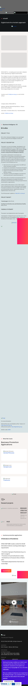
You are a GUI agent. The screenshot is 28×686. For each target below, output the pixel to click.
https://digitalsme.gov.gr (16, 426)
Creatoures (6, 480)
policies (5, 678)
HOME (3, 659)
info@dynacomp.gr (12, 94)
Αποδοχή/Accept (8, 681)
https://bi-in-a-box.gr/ (20, 193)
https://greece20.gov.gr (6, 425)
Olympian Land (7, 467)
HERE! (9, 429)
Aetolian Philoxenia (8, 453)
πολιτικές (6, 669)
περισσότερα (6, 570)
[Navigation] (0, 3)
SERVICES (15, 659)
